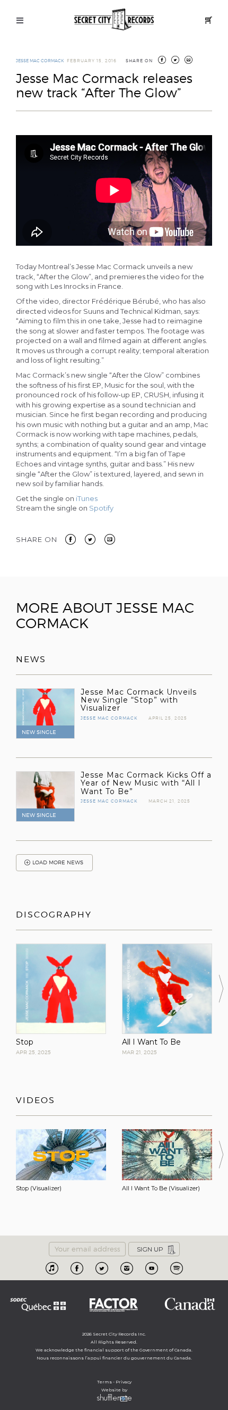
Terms (104, 1381)
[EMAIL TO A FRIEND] (188, 60)
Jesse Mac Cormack (40, 60)
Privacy (123, 1381)
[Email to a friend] (110, 539)
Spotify (101, 508)
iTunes (87, 498)
